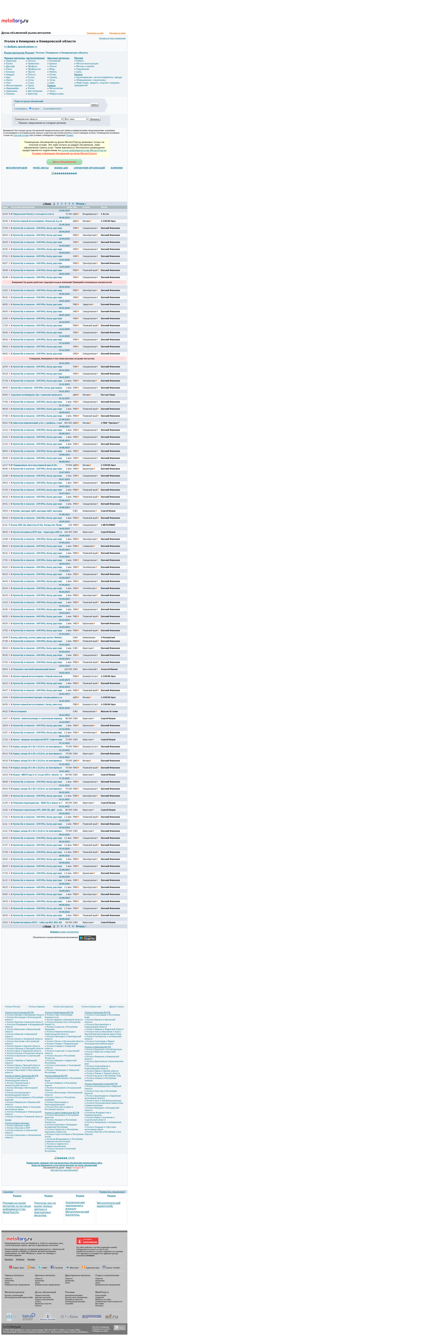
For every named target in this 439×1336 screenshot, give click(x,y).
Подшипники (82, 69)
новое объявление (64, 932)
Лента (9, 80)
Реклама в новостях (74, 1299)
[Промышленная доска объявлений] (29, 1321)
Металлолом (56, 88)
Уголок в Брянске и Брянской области (25, 1022)
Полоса (31, 61)
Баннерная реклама (73, 1295)
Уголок (31, 88)
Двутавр (10, 66)
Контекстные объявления (76, 1297)
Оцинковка (11, 91)
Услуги (78, 74)
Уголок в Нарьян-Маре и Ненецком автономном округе (22, 1108)
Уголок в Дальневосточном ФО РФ (101, 1084)
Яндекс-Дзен (18, 1268)
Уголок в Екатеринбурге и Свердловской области (98, 1025)
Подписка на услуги (101, 1329)
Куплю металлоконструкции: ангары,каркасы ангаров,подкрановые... (38, 697)
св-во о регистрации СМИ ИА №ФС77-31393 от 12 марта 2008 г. (53, 1330)
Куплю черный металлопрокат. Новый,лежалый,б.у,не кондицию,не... (38, 676)
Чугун (52, 91)
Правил (69, 135)
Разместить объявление (112, 1192)
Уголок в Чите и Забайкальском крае (103, 1100)
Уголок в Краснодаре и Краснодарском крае (56, 1103)
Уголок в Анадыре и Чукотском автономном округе (100, 1128)
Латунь (53, 66)
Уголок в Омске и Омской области (102, 1071)
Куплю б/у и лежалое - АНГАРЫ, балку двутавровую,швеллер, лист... (38, 690)
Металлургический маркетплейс (108, 1205)
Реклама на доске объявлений (112, 38)
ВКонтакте (74, 1268)
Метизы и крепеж (85, 66)
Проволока (33, 63)
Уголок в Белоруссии (63, 1006)
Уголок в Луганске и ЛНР (18, 1128)
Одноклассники (92, 1268)
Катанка (10, 71)
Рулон (31, 77)
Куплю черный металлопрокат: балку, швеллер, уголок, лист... (38, 704)
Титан (52, 80)
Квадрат (10, 74)
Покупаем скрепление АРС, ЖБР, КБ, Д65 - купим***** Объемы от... (38, 810)
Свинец (53, 77)
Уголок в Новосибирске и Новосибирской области (97, 1067)
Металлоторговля (14, 1292)
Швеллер (32, 93)
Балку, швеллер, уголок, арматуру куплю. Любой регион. (36, 637)
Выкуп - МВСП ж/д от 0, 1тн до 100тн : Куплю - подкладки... (38, 775)
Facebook (58, 1268)
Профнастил (34, 69)
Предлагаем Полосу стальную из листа (33, 214)
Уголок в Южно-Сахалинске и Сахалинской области (100, 1118)
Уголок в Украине (36, 1006)
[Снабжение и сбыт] (12, 1321)
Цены (7, 1283)
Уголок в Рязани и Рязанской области (25, 1053)
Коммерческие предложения (17, 1285)
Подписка (20, 1259)
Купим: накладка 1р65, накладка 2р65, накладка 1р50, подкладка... (38, 511)
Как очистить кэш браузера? (64, 1170)
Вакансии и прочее (43, 1304)
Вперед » (81, 203)
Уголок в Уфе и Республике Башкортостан (59, 1016)
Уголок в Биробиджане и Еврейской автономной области (103, 1097)
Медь (52, 69)
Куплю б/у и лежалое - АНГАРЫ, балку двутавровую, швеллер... (38, 228)
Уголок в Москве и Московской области (25, 1015)
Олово (52, 74)
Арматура (11, 61)
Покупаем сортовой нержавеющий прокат (34, 669)
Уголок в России (12, 1006)
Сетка (31, 80)
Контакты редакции (100, 1327)
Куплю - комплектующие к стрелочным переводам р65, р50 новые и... (38, 718)
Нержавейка (12, 88)
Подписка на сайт (95, 33)
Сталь (31, 82)
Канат (9, 69)
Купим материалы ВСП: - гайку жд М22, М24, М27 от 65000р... (38, 922)
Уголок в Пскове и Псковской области (25, 1116)
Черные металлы (14, 58)
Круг (8, 77)
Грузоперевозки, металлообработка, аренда (99, 77)
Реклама (31, 1259)
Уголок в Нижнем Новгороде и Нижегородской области (60, 1033)
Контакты (9, 1259)
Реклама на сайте (117, 33)
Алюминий (54, 61)
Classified (8, 1192)
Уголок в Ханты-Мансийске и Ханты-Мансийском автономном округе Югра (103, 1033)
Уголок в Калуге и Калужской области (25, 1039)
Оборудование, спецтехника (91, 80)
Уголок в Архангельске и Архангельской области (17, 1084)
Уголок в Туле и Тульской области (23, 1068)
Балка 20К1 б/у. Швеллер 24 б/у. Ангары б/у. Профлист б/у (36, 525)
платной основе (21, 135)
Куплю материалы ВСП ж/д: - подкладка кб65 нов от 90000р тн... (38, 532)
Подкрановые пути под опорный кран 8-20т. (35, 465)
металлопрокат (35, 58)
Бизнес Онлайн (113, 1268)
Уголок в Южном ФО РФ (56, 1076)
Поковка (10, 93)
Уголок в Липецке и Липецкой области (25, 1048)
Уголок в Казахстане (91, 1006)
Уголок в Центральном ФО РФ (19, 1012)
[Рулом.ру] (69, 1321)
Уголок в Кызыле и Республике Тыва (103, 1076)
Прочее (78, 58)
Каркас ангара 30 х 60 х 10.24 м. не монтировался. (38, 746)
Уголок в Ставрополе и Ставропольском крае (57, 1145)
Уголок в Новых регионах (17, 1123)
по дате (35, 109)
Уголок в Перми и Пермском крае (62, 1044)
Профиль (32, 66)
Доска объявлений (45, 1292)
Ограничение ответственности (108, 1301)
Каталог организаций (14, 1295)
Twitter (44, 1268)
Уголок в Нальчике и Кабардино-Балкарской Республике (61, 1125)
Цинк (52, 82)
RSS (33, 1268)
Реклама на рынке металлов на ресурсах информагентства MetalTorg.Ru (17, 1208)
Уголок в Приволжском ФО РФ (59, 1012)
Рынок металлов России (19, 52)
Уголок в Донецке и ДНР (18, 1125)
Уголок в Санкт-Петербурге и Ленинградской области (20, 1079)
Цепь (79, 71)
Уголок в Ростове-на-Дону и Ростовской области (59, 1108)
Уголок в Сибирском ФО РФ (98, 1047)
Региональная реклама (75, 1301)
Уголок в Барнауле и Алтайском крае (104, 1049)
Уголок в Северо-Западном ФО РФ (21, 1076)
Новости (8, 1279)
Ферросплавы (56, 93)
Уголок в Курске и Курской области (23, 1046)
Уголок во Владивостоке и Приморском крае (98, 1113)
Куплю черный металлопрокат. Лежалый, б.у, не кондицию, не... (38, 221)
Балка (9, 63)
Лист (8, 82)
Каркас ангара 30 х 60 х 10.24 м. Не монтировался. (38, 831)
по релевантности (52, 109)
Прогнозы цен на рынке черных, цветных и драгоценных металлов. (45, 1209)
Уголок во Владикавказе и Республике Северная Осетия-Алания (64, 1140)
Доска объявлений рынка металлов (26, 32)
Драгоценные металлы (77, 1275)
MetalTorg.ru (102, 1292)
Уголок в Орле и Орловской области (24, 1051)
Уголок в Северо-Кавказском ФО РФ (62, 1112)
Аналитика (9, 1281)
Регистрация (100, 1295)
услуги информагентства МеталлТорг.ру (83, 150)
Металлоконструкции (87, 63)
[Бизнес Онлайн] (47, 1321)
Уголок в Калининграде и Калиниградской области (18, 1093)
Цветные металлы (58, 58)
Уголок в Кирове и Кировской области (64, 1020)
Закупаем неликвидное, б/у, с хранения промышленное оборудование (36, 395)
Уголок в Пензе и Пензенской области (64, 1041)
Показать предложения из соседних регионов (42, 123)
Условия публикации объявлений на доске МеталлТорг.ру (64, 153)
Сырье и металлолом (107, 1275)
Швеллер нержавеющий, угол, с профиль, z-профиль (38, 423)
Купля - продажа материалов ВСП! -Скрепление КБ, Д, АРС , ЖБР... (38, 739)
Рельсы (32, 74)
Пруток (31, 71)
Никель (53, 71)
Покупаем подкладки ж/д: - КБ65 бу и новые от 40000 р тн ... (38, 803)
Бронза (53, 63)
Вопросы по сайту (103, 1299)
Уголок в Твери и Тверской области (23, 1065)
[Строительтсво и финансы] (112, 1321)
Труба (31, 85)
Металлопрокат (14, 85)
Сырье (51, 85)
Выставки (99, 1304)
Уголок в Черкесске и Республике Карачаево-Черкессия (61, 1130)
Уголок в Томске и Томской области (103, 1073)
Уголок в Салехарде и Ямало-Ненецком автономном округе (100, 1042)
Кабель (80, 61)
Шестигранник (35, 91)
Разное (17, 1195)
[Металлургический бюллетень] (92, 1321)
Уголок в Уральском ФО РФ (97, 1012)
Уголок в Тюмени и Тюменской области (104, 1029)
